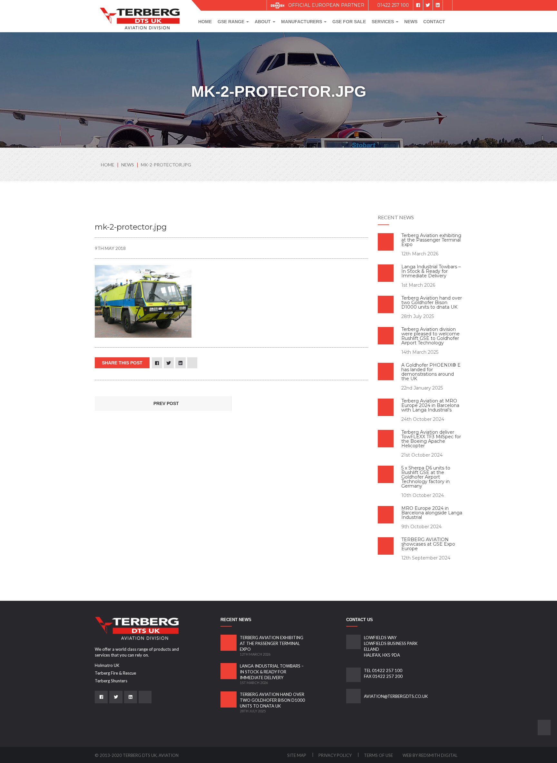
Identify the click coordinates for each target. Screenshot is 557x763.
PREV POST (165, 403)
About (263, 21)
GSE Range (232, 21)
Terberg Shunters (111, 680)
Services (383, 21)
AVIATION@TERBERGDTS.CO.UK (396, 696)
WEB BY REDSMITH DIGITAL (430, 755)
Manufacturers (302, 21)
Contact (434, 21)
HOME (107, 164)
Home (205, 21)
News (410, 21)
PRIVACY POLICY (335, 755)
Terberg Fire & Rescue (115, 673)
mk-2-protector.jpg (166, 164)
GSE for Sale (349, 21)
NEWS (128, 164)
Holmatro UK (107, 665)
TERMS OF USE (378, 755)
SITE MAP (297, 755)
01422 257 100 (392, 5)
